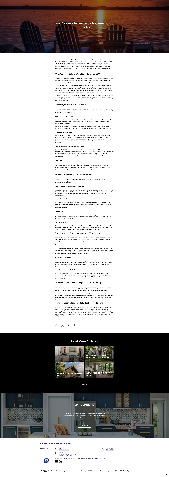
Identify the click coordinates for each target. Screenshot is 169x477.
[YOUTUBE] (120, 471)
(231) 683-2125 (110, 450)
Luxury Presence (73, 471)
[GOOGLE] (124, 471)
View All (84, 384)
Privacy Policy (98, 471)
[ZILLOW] (127, 471)
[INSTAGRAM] (109, 471)
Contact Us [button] (84, 425)
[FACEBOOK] (106, 471)
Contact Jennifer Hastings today (92, 312)
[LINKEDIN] (113, 471)
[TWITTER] (116, 471)
